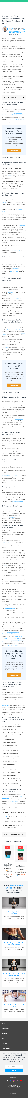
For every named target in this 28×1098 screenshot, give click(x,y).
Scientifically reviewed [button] (14, 31)
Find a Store (6, 1048)
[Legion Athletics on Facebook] (10, 1080)
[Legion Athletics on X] (7, 1080)
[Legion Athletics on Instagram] (13, 1080)
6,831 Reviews (20, 869)
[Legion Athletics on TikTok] (17, 1080)
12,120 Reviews (7, 868)
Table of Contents (10, 97)
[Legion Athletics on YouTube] (20, 1080)
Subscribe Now (21, 1)
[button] (1, 1)
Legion (24, 29)
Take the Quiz (14, 150)
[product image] (8, 854)
